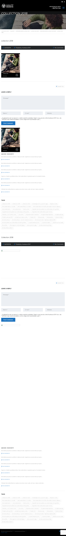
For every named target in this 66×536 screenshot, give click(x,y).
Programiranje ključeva (47, 214)
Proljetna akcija (59, 214)
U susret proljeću (46, 222)
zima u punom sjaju (32, 225)
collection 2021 (26, 203)
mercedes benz (6, 209)
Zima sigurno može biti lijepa (17, 225)
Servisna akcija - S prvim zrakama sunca (22, 219)
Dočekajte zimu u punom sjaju (40, 203)
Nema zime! (26, 209)
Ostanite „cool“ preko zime (9, 214)
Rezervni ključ (59, 217)
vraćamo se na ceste (58, 222)
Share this (61, 86)
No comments (6, 159)
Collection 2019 (16, 203)
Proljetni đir (33, 217)
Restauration (50, 217)
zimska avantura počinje (45, 225)
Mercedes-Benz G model (8, 206)
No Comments (59, 47)
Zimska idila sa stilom (7, 227)
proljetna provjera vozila (21, 217)
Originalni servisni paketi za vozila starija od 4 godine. (45, 209)
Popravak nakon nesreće (32, 214)
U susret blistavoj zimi (33, 222)
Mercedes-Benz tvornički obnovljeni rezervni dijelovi (46, 206)
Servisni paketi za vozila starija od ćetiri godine (14, 222)
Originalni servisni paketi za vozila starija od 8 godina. (15, 211)
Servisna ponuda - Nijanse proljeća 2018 (45, 219)
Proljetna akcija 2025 (7, 217)
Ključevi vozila (53, 203)
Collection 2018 (6, 203)
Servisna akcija (6, 219)
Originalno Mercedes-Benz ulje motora (42, 211)
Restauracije (41, 217)
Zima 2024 (4, 225)
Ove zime (20, 214)
